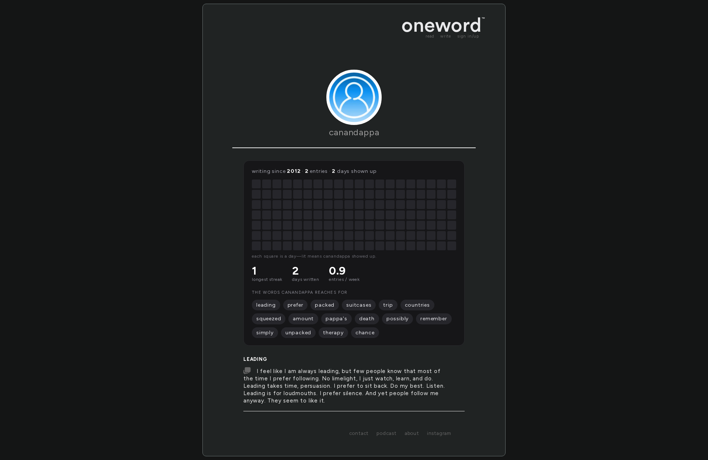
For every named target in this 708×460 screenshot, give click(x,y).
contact (359, 433)
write (445, 36)
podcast (386, 433)
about (412, 433)
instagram (439, 433)
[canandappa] (354, 97)
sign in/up (468, 36)
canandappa (354, 132)
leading (255, 359)
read (430, 36)
